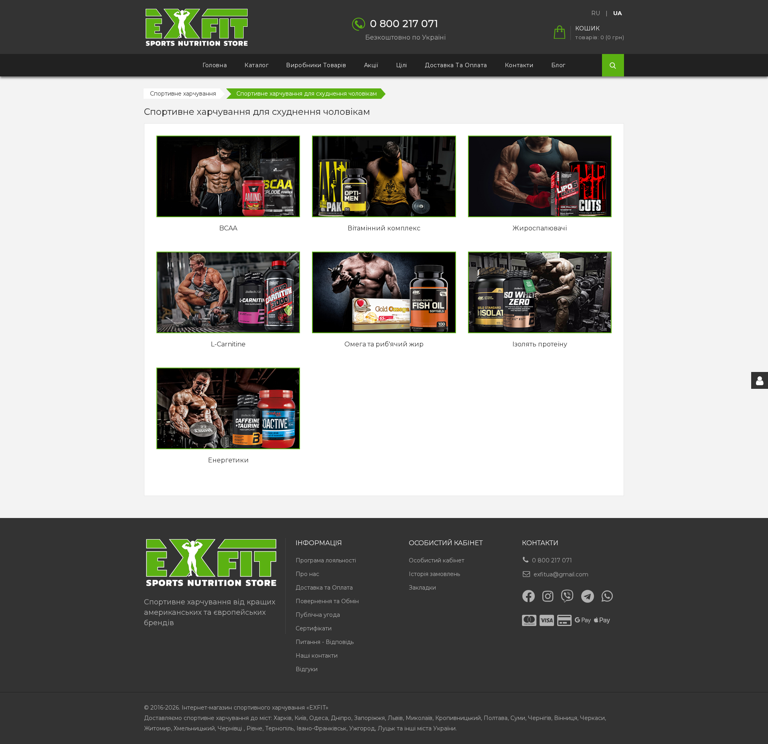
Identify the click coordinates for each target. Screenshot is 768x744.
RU (595, 13)
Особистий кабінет (436, 560)
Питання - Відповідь (325, 642)
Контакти (519, 65)
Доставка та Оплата (324, 587)
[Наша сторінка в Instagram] (547, 596)
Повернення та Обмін (327, 601)
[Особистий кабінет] (759, 380)
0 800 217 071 (552, 560)
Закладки (422, 587)
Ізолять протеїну (539, 344)
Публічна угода (318, 614)
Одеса (318, 718)
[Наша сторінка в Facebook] (528, 596)
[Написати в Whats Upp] (607, 596)
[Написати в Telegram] (587, 596)
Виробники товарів (316, 65)
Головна (214, 65)
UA (617, 13)
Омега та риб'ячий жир (384, 344)
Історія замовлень (434, 574)
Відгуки (307, 669)
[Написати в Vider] (567, 596)
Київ (300, 718)
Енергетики (228, 460)
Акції (371, 65)
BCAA (228, 228)
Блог (558, 65)
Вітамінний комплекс (384, 228)
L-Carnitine (228, 344)
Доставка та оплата (456, 65)
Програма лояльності (326, 560)
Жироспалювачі (539, 228)
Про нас (307, 574)
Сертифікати (314, 628)
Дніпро (341, 718)
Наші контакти (317, 655)
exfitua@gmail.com (561, 574)
